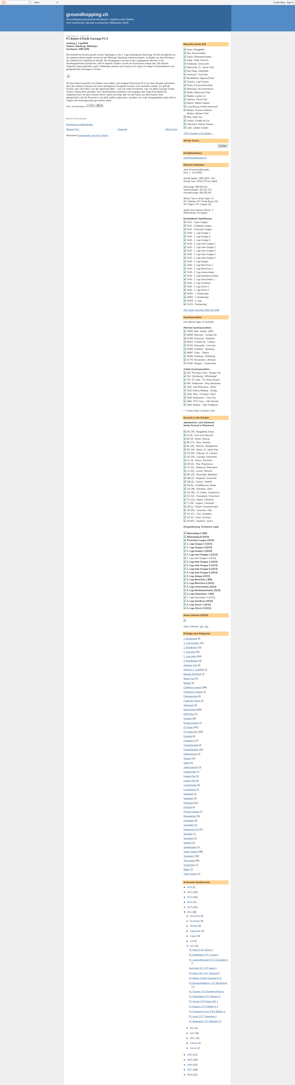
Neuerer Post (72, 129)
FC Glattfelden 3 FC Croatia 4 (203, 955)
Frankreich (189, 740)
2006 (190, 1074)
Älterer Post (171, 129)
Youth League (190, 874)
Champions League (193, 692)
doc (206, 626)
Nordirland (188, 794)
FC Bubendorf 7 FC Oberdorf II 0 (205, 1021)
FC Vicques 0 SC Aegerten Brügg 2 (206, 991)
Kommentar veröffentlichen (79, 124)
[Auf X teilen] (95, 105)
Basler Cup (189, 678)
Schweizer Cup (191, 829)
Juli (192, 941)
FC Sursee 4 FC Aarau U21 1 (203, 1001)
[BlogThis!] (92, 105)
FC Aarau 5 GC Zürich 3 (201, 950)
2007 (190, 1069)
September (195, 931)
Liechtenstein (190, 785)
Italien (186, 763)
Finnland (188, 736)
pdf (201, 626)
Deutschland (190, 709)
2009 (190, 1060)
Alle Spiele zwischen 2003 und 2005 (201, 310)
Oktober (194, 926)
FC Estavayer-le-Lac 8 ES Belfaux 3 (207, 1011)
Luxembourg (190, 789)
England (188, 718)
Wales (187, 869)
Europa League (191, 723)
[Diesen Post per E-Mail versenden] (88, 105)
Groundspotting (191, 749)
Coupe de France (192, 700)
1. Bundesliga (190, 638)
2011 (190, 912)
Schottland (189, 820)
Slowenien (189, 838)
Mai (192, 1028)
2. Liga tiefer (190, 656)
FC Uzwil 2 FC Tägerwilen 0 (202, 1016)
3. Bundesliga (190, 661)
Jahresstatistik (191, 767)
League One (189, 776)
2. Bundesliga (190, 647)
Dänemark (189, 705)
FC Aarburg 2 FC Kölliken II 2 (203, 1006)
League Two (189, 780)
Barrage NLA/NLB (192, 674)
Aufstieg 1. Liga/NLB (194, 669)
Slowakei (188, 834)
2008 (190, 1064)
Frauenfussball (191, 745)
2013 (190, 902)
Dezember (195, 916)
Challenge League (192, 687)
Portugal (188, 807)
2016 (190, 887)
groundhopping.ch (87, 14)
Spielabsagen (190, 847)
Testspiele (189, 856)
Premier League (191, 811)
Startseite (122, 129)
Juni (192, 946)
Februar (194, 1043)
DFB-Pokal (189, 714)
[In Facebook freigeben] (98, 105)
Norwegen (188, 798)
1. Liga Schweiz (191, 643)
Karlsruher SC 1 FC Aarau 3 (202, 968)
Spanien (188, 843)
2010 (190, 1054)
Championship (191, 696)
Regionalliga (189, 816)
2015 (190, 892)
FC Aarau (188, 727)
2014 (190, 897)
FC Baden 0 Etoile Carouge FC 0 (87, 38)
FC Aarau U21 (190, 732)
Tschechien (189, 865)
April (192, 1033)
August (194, 936)
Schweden (189, 825)
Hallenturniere (190, 754)
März (192, 1038)
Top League (189, 860)
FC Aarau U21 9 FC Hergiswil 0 (204, 973)
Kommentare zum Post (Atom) (93, 135)
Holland (187, 758)
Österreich (189, 803)
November (195, 921)
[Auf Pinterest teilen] (101, 105)
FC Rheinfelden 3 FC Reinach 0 (204, 996)
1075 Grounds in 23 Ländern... (198, 133)
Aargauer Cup (190, 665)
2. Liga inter (189, 652)
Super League (190, 851)
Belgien (187, 683)
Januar (193, 1048)
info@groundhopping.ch (195, 158)
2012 (190, 907)
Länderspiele (190, 772)
